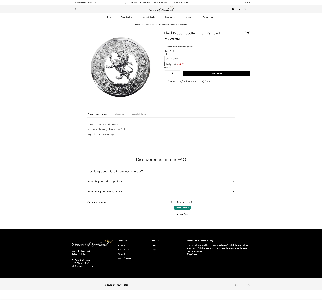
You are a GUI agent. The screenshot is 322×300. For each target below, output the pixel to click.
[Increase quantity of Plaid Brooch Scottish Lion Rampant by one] (177, 73)
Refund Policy (123, 249)
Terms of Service (124, 258)
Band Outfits (126, 17)
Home (137, 24)
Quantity (168, 67)
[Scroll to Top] (317, 286)
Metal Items (149, 24)
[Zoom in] (155, 35)
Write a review (182, 207)
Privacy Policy (123, 254)
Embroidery (208, 17)
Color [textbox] (170, 52)
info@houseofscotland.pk (82, 266)
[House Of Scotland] (161, 9)
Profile (155, 249)
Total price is (175, 64)
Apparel (189, 17)
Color (166, 54)
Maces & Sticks (148, 17)
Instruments (170, 17)
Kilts (109, 17)
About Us (121, 245)
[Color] (174, 51)
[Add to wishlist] (247, 33)
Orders (155, 245)
